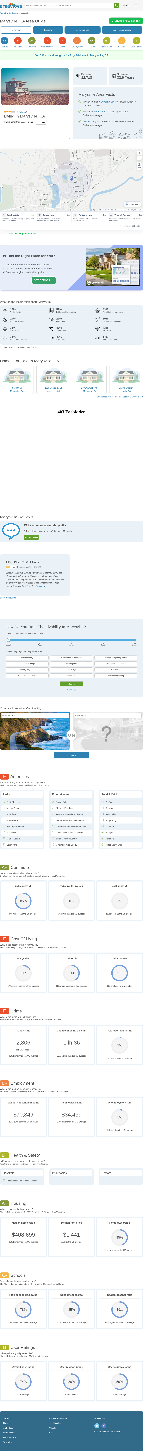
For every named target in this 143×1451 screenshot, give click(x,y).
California (13, 13)
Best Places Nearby (122, 30)
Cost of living (89, 121)
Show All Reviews (8, 598)
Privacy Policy (9, 1437)
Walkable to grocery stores (116, 658)
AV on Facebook (103, 1425)
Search (3, 13)
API (50, 1432)
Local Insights (55, 1423)
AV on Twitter (96, 1425)
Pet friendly (116, 670)
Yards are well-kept (27, 664)
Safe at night (71, 670)
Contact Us (8, 1442)
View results (72, 690)
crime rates (100, 111)
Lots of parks (71, 664)
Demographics (82, 30)
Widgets (52, 1428)
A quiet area (71, 676)
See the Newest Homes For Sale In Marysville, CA (120, 397)
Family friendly (27, 658)
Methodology (9, 1428)
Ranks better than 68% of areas (18, 122)
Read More (41, 586)
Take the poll (35, 347)
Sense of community (116, 676)
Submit (71, 684)
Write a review (31, 537)
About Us (7, 1423)
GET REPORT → (44, 280)
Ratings (22, 112)
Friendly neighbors (27, 670)
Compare (71, 755)
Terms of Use (9, 1432)
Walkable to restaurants (116, 664)
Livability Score (109, 101)
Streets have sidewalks (27, 676)
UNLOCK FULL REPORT (127, 21)
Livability (126, 5)
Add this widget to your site (22, 233)
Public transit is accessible (71, 658)
